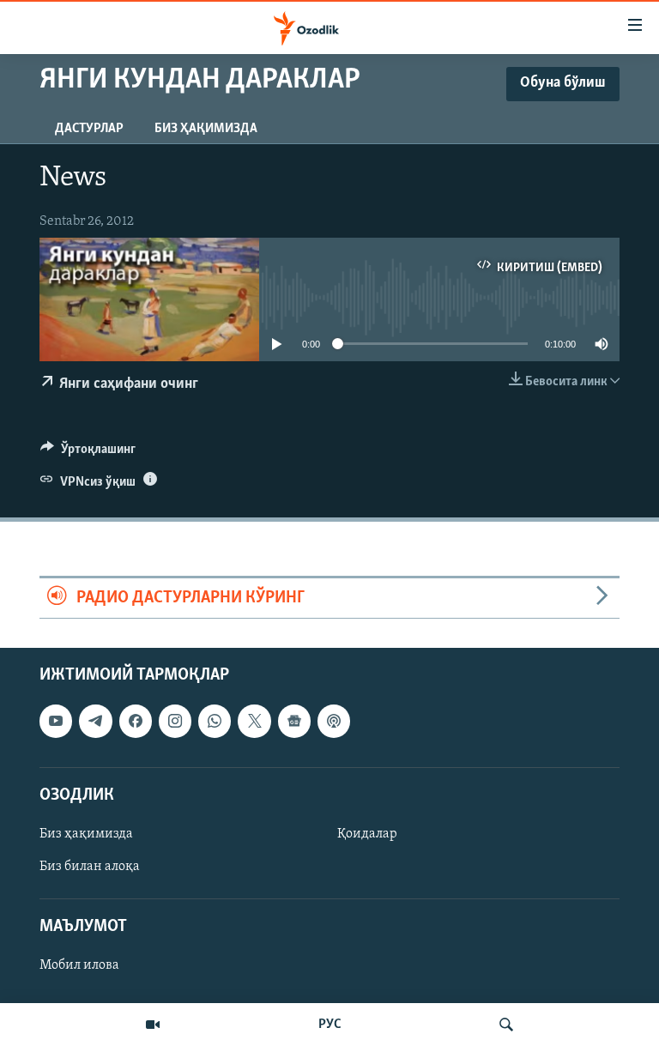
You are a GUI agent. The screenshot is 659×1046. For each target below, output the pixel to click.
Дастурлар (89, 129)
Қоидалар (367, 834)
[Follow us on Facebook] (135, 721)
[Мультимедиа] (152, 1024)
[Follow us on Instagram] (175, 721)
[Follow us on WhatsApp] (214, 721)
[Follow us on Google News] (294, 721)
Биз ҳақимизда (205, 129)
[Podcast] (333, 721)
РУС (330, 1024)
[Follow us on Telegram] (95, 721)
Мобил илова (79, 966)
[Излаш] (506, 1024)
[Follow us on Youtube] (55, 721)
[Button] (88, 453)
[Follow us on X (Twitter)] (254, 721)
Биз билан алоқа (89, 867)
